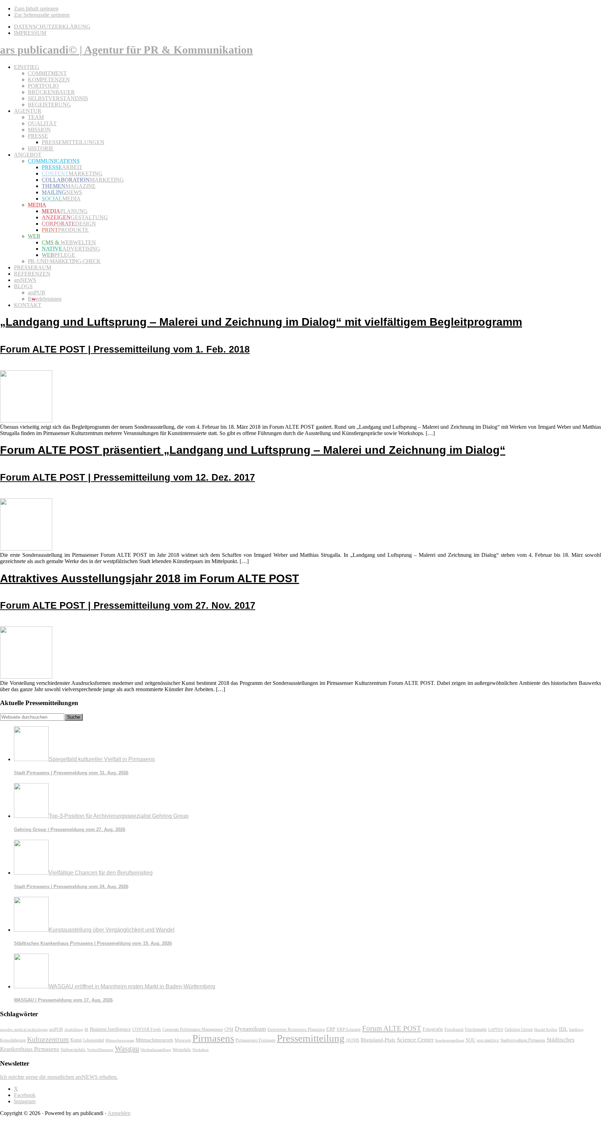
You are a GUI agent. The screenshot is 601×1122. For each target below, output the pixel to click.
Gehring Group (519, 1029)
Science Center (415, 1039)
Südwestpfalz (73, 1049)
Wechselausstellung (156, 1050)
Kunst (76, 1040)
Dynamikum (250, 1028)
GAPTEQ (495, 1029)
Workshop (200, 1050)
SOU (470, 1040)
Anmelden (118, 1113)
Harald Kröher (546, 1029)
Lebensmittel (93, 1040)
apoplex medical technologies (24, 1029)
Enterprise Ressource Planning (296, 1029)
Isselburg (576, 1029)
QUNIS (352, 1040)
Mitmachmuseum (154, 1040)
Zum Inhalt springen (36, 8)
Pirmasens (213, 1038)
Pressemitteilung (311, 1038)
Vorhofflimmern (100, 1050)
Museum (183, 1040)
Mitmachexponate (119, 1040)
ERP (330, 1029)
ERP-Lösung (349, 1029)
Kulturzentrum (48, 1039)
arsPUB (56, 1029)
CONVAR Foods (146, 1029)
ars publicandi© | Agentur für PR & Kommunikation (126, 50)
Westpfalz (182, 1049)
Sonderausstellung (449, 1040)
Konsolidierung (13, 1040)
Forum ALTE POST (391, 1028)
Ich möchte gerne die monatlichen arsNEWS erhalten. (59, 1077)
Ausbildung (73, 1029)
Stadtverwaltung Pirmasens (522, 1040)
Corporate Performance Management (192, 1029)
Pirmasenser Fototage (255, 1040)
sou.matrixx (488, 1040)
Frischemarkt (476, 1029)
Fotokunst (454, 1029)
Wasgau (127, 1048)
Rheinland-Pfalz (378, 1040)
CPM (228, 1029)
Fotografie (433, 1029)
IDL (563, 1029)
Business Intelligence (110, 1029)
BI (86, 1029)
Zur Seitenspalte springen (42, 15)
